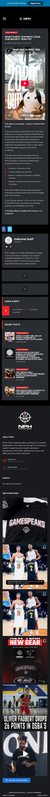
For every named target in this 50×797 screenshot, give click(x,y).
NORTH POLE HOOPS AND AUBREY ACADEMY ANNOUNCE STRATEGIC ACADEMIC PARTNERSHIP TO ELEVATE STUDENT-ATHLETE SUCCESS (29, 355)
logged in (26, 309)
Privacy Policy (43, 795)
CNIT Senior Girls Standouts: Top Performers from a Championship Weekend (30, 374)
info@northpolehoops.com (16, 461)
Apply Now (35, 3)
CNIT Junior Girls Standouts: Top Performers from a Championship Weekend (30, 392)
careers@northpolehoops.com (18, 469)
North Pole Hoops (15, 792)
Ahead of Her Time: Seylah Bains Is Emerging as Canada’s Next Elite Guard (29, 337)
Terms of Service (8, 795)
